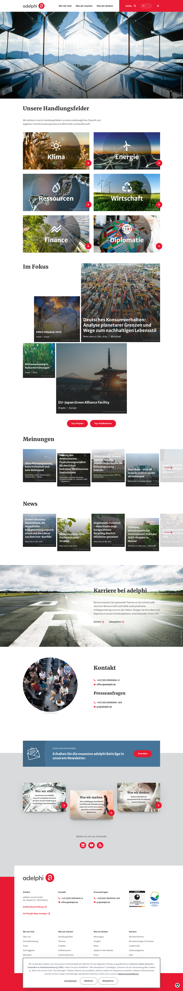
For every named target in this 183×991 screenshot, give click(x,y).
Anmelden (142, 753)
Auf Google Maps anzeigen (35, 913)
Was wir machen (84, 6)
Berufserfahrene (136, 937)
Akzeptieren (108, 981)
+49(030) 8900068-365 (108, 898)
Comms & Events (66, 955)
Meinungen (99, 937)
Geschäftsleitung (30, 941)
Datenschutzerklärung (128, 974)
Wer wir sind (65, 6)
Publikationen (64, 950)
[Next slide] (168, 468)
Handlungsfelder (65, 937)
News (96, 946)
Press (96, 955)
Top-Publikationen (103, 423)
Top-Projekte (77, 423)
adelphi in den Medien (103, 950)
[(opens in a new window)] (154, 906)
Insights (97, 941)
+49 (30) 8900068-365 (109, 702)
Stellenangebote (136, 950)
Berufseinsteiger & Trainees (141, 941)
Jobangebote (115, 622)
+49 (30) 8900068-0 (108, 680)
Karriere (97, 622)
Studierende (134, 946)
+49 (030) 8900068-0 (72, 898)
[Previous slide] (15, 468)
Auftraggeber (29, 950)
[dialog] (91, 973)
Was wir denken (105, 6)
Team (25, 946)
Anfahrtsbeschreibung (33, 907)
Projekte (62, 946)
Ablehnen (88, 981)
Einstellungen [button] (70, 981)
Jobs (131, 955)
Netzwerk (27, 955)
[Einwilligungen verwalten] (177, 985)
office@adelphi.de (106, 684)
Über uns (27, 937)
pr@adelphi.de (104, 706)
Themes (62, 941)
